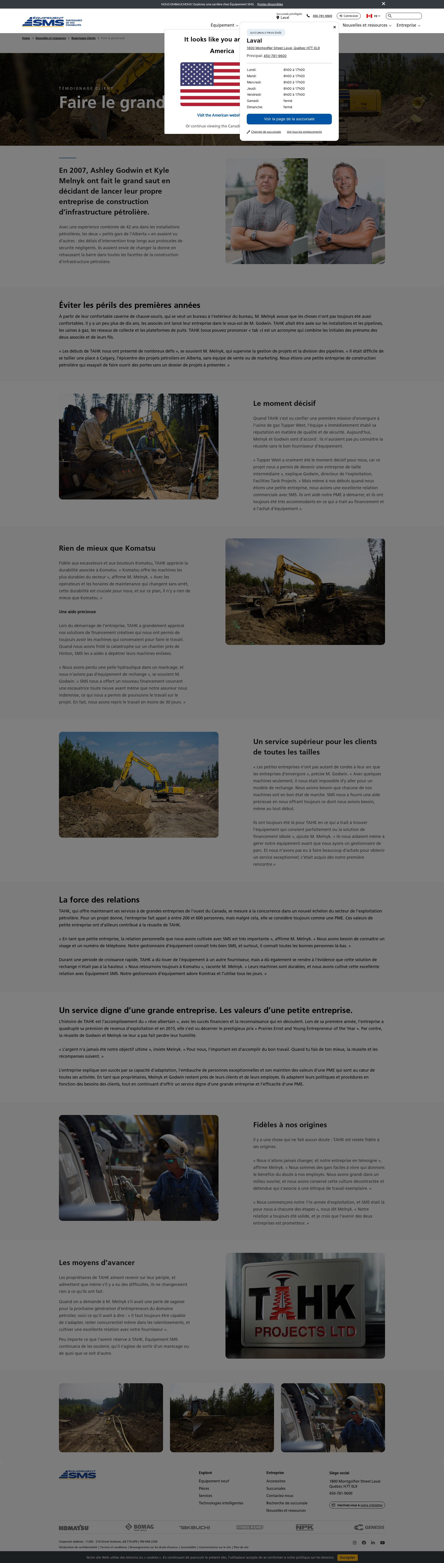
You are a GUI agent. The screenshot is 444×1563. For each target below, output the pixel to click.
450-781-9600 (275, 56)
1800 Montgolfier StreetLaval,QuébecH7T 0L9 (283, 48)
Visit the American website (220, 115)
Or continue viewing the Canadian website (222, 126)
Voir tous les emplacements (304, 131)
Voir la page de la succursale (289, 119)
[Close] (334, 27)
